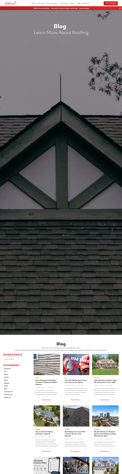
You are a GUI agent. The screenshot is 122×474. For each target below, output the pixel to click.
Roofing (6, 377)
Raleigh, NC (7, 397)
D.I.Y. (5, 371)
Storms (6, 386)
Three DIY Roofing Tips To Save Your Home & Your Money (76, 381)
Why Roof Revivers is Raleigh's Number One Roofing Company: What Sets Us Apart (105, 434)
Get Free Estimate (111, 3)
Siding (6, 380)
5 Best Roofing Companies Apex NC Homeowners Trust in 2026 (105, 381)
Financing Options (84, 8)
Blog (79, 3)
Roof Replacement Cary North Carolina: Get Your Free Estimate (75, 434)
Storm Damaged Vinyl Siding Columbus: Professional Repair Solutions (46, 382)
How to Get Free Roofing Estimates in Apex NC (44, 433)
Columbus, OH (8, 394)
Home (33, 3)
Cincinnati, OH (8, 392)
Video (5, 389)
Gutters (6, 374)
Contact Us (86, 3)
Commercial (64, 3)
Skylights (6, 383)
